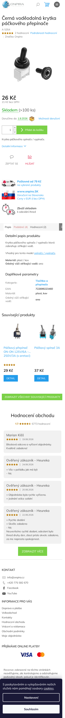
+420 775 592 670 (17, 582)
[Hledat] (38, 4)
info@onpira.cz (15, 577)
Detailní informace (12, 146)
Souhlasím (31, 709)
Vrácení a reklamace (13, 626)
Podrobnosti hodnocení (43, 33)
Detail (10, 378)
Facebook (12, 588)
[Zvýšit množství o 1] (14, 128)
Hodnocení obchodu (32, 415)
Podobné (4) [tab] (21, 227)
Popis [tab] (8, 227)
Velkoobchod (9, 612)
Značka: (13, 36)
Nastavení (31, 697)
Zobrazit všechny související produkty (32, 397)
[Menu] (56, 4)
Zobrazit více (32, 551)
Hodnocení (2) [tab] (38, 227)
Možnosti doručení (49, 118)
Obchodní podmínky (13, 631)
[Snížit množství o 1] (14, 132)
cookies (49, 688)
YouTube (12, 593)
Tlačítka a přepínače (42, 282)
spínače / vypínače (44, 253)
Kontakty (7, 617)
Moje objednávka (11, 635)
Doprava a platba (12, 608)
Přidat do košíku (34, 130)
